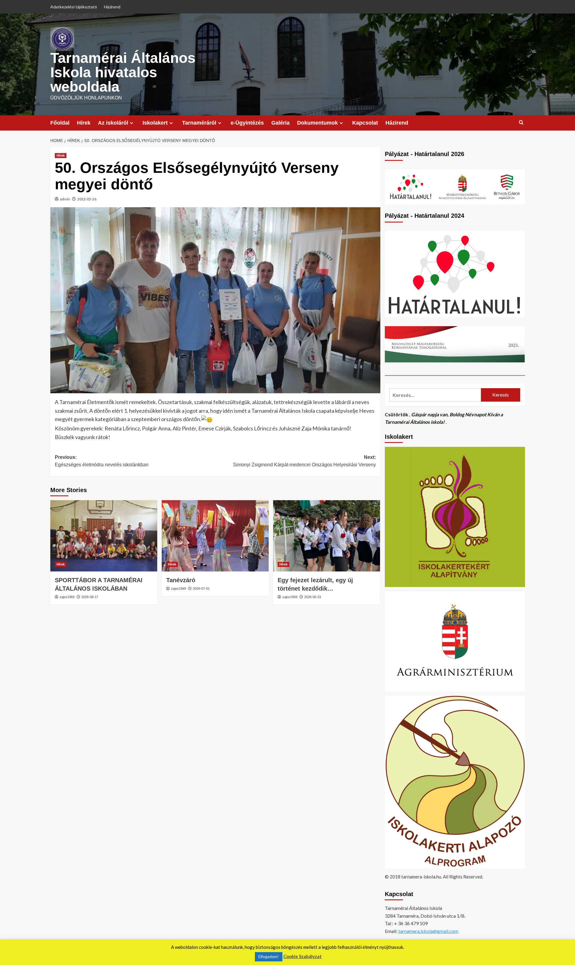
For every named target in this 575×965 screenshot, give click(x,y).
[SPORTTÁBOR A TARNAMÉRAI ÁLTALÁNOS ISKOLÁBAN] (103, 535)
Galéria (280, 123)
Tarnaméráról (199, 123)
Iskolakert (155, 123)
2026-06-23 (312, 597)
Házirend (112, 6)
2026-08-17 (89, 597)
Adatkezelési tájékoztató (73, 6)
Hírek (83, 123)
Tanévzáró (180, 580)
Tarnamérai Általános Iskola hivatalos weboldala (123, 72)
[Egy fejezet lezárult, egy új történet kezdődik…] (326, 535)
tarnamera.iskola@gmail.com (428, 931)
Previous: (102, 461)
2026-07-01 (201, 588)
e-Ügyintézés (247, 123)
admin (65, 199)
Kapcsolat (365, 123)
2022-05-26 (86, 199)
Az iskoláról (113, 123)
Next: (304, 461)
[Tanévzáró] (215, 535)
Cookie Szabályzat (302, 956)
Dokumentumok (317, 123)
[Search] (521, 122)
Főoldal (59, 123)
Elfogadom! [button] (268, 956)
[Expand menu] (131, 122)
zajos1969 (67, 597)
